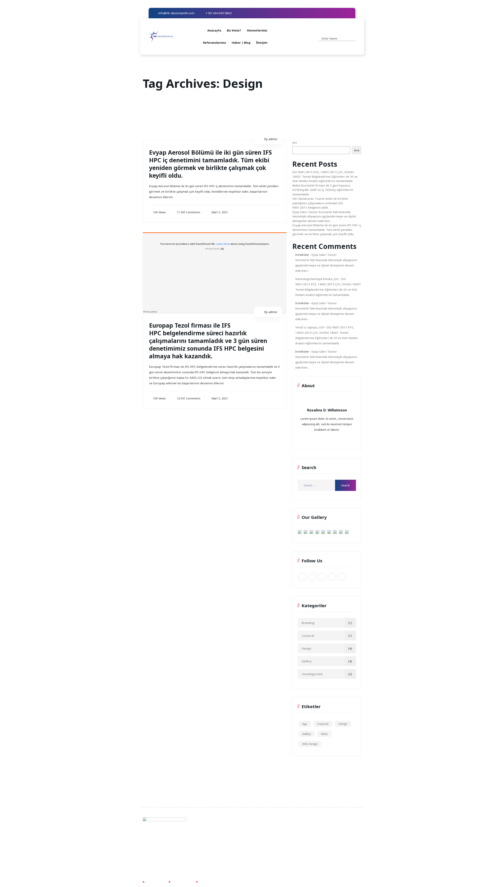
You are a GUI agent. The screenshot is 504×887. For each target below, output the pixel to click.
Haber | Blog (241, 42)
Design (306, 648)
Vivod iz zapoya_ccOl (309, 327)
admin (273, 139)
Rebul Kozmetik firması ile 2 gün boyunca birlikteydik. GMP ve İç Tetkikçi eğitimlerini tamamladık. (322, 189)
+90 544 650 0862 (305, 835)
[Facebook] (332, 13)
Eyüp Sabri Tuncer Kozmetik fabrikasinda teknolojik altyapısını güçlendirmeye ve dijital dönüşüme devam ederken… (324, 216)
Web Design (310, 744)
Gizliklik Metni (156, 882)
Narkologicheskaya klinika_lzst (316, 279)
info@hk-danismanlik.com (175, 13)
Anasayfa (214, 30)
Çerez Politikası (182, 882)
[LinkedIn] (349, 13)
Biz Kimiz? (234, 30)
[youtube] (343, 13)
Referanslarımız (214, 42)
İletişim (261, 42)
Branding (308, 623)
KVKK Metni (207, 882)
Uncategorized (312, 674)
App (304, 724)
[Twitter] (337, 13)
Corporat (308, 636)
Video (324, 734)
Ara (294, 142)
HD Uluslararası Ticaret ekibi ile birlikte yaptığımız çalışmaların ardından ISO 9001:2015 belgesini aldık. (320, 203)
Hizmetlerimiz (257, 30)
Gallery (307, 661)
